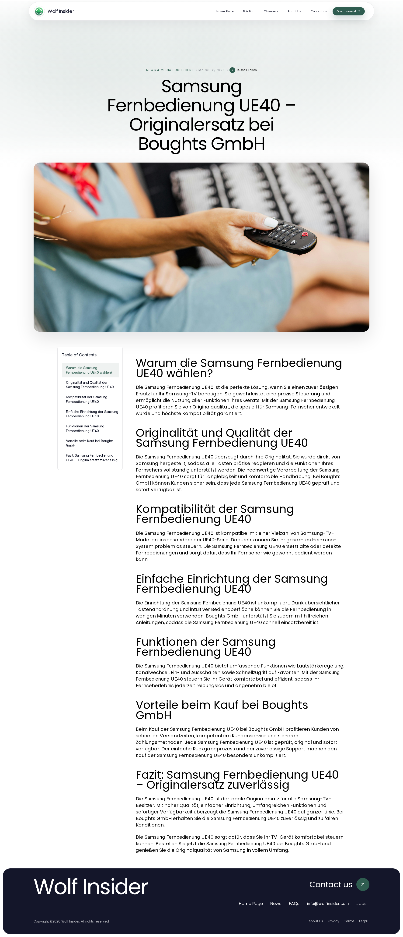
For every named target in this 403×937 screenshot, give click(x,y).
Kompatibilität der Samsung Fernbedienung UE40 (86, 399)
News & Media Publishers (170, 70)
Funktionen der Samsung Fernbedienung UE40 (85, 428)
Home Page (251, 903)
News (275, 903)
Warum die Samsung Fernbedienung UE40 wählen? (89, 370)
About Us (316, 921)
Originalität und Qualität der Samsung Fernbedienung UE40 (90, 384)
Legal (363, 921)
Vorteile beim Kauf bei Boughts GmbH (90, 443)
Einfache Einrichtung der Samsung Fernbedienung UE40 (92, 414)
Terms (349, 921)
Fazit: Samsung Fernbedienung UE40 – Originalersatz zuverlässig (92, 457)
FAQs (294, 903)
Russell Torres (247, 70)
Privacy (333, 921)
